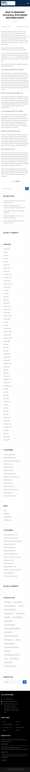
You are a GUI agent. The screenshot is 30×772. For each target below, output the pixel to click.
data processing (8, 621)
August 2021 (7, 249)
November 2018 (7, 332)
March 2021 (6, 265)
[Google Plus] (18, 181)
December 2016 (7, 379)
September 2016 (8, 386)
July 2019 (6, 322)
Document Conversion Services (11, 477)
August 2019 (7, 319)
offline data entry (9, 640)
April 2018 (6, 351)
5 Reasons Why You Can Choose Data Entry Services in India (14, 202)
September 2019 (8, 316)
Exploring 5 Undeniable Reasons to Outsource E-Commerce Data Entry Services (15, 207)
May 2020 (6, 297)
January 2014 (7, 440)
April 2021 (6, 262)
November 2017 (7, 364)
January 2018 (7, 360)
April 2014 (6, 433)
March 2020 (7, 303)
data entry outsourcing (10, 610)
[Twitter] (17, 181)
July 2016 (6, 389)
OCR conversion (8, 632)
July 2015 (6, 405)
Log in (5, 511)
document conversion (10, 625)
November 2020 (8, 278)
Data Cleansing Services (9, 455)
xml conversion (8, 662)
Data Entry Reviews (7, 724)
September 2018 (8, 338)
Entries (6, 514)
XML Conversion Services (10, 666)
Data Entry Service (24, 27)
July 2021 (6, 252)
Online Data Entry (8, 483)
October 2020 (7, 281)
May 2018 (6, 348)
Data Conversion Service (10, 458)
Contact (18, 730)
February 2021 (7, 268)
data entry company (12, 57)
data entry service (9, 613)
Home (4, 721)
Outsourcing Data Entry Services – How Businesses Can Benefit (13, 217)
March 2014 (6, 437)
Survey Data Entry (8, 493)
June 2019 (6, 325)
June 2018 (6, 344)
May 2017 (6, 370)
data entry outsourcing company (12, 461)
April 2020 (6, 300)
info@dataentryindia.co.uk (10, 702)
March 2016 (6, 399)
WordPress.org (7, 520)
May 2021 (6, 259)
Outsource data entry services (11, 489)
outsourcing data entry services (12, 655)
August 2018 (7, 341)
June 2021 (6, 255)
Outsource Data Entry (9, 644)
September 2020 (8, 284)
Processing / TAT (7, 727)
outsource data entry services (11, 647)
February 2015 (7, 418)
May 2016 (6, 395)
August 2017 (7, 367)
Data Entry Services (8, 467)
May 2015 (6, 411)
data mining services (17, 617)
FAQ (17, 724)
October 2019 (7, 313)
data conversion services (10, 606)
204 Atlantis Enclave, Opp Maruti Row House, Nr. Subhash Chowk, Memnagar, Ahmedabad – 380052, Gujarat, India (11, 708)
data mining (7, 617)
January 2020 (7, 309)
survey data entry (14, 659)
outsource (18, 640)
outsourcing (7, 651)
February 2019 (7, 329)
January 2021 (7, 271)
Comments (7, 517)
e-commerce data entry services (12, 628)
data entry (21, 606)
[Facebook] (15, 181)
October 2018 (7, 335)
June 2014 (6, 430)
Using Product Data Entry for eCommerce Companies (14, 212)
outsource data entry (9, 486)
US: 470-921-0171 (8, 699)
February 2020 (7, 306)
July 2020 (6, 290)
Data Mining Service (8, 470)
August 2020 (7, 287)
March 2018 (6, 354)
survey (6, 659)
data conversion (18, 602)
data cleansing (8, 602)
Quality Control (20, 727)
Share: (12, 181)
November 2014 (7, 427)
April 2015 (6, 414)
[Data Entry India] (8, 3)
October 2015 (7, 402)
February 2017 (7, 376)
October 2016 (7, 383)
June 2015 (6, 408)
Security (5, 730)
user (16, 21)
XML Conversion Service (10, 496)
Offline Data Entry (8, 480)
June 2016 (6, 392)
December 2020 (8, 274)
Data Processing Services (10, 474)
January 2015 (7, 421)
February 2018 (7, 357)
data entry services (20, 613)
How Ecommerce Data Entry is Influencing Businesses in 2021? (14, 222)
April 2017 (6, 373)
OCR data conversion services (11, 636)
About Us (18, 721)
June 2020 (6, 294)
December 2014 (7, 424)
